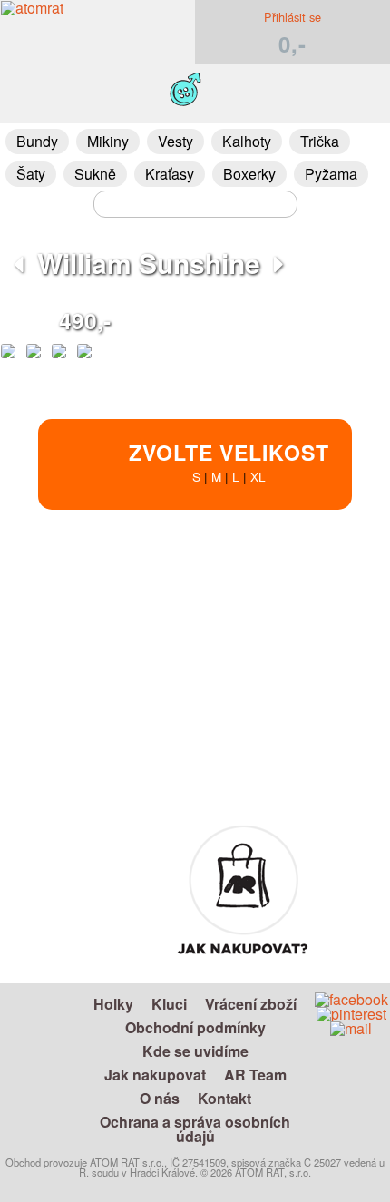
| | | (229, 461)
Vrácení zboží (251, 1003)
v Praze (252, 754)
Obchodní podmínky (195, 1027)
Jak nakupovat (155, 1074)
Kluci (169, 1003)
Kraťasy (169, 173)
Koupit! (339, 589)
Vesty (175, 141)
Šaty (30, 173)
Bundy (37, 141)
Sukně (95, 173)
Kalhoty (246, 141)
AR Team (255, 1074)
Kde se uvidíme (195, 1051)
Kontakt (224, 1098)
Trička (319, 141)
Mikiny (108, 141)
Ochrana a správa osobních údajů (195, 1129)
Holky (113, 1003)
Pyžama (331, 173)
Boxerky (249, 173)
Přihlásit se (292, 16)
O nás (160, 1098)
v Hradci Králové (253, 733)
